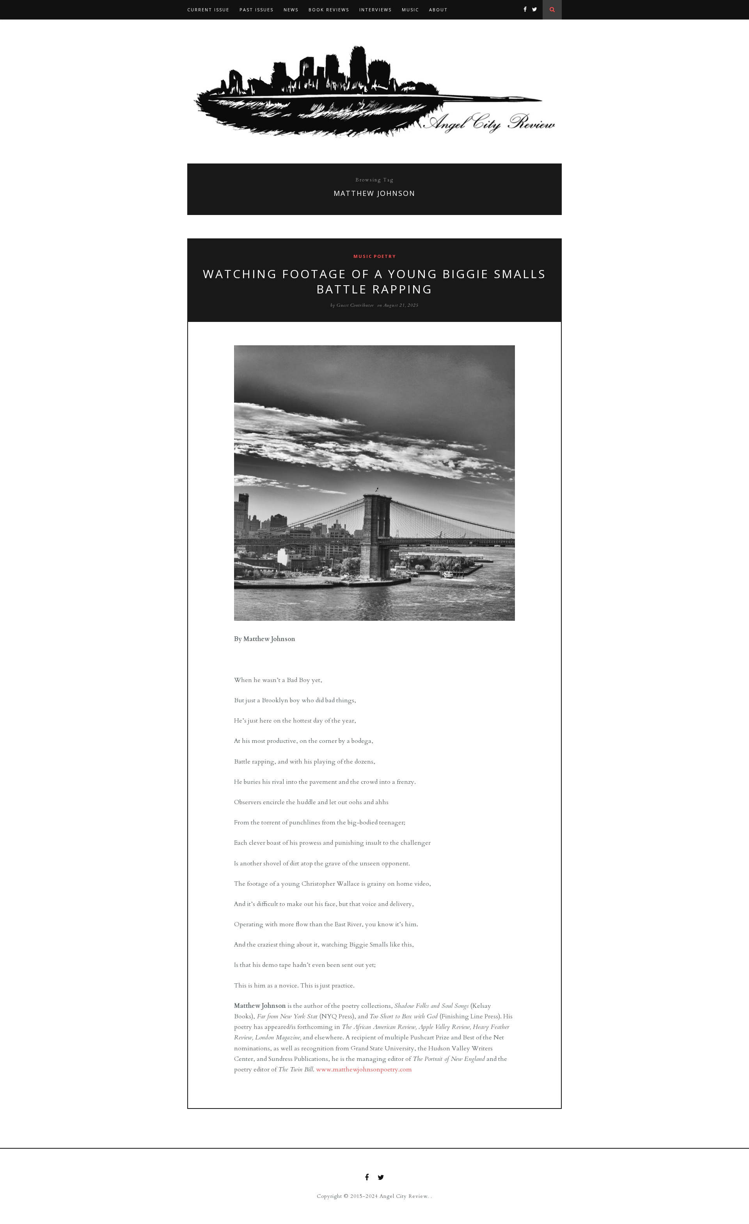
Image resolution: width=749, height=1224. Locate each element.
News (291, 9)
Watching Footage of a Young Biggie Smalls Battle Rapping (374, 281)
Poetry (385, 256)
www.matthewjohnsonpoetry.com (364, 1069)
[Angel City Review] (374, 91)
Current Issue (208, 9)
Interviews (375, 9)
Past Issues (256, 9)
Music (410, 9)
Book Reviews (329, 9)
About (438, 9)
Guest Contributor (355, 305)
